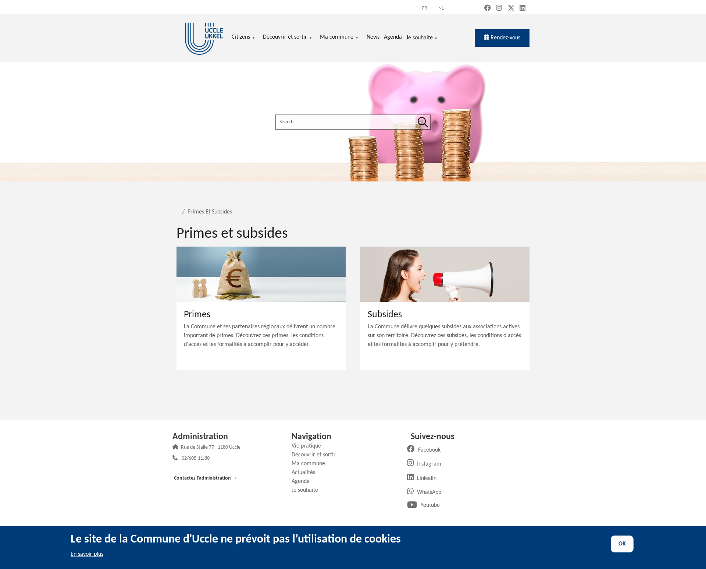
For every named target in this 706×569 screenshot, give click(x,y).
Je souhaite (419, 38)
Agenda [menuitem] (393, 37)
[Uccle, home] (204, 38)
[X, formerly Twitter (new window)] (511, 8)
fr (424, 8)
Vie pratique (309, 446)
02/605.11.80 (196, 458)
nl (441, 8)
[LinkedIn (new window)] (522, 8)
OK (622, 544)
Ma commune (311, 464)
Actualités (306, 473)
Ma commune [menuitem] (336, 37)
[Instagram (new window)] (499, 8)
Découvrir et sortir (316, 455)
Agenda (303, 481)
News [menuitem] (373, 37)
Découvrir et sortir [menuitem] (285, 37)
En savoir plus (87, 554)
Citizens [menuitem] (241, 37)
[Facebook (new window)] (487, 8)
